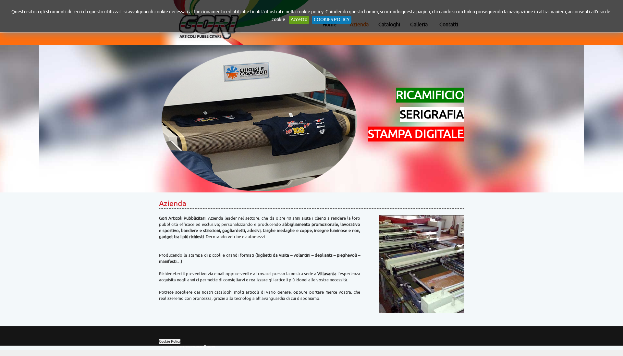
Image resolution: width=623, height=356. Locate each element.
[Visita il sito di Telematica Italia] (188, 348)
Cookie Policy (169, 341)
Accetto (299, 19)
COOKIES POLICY (331, 19)
